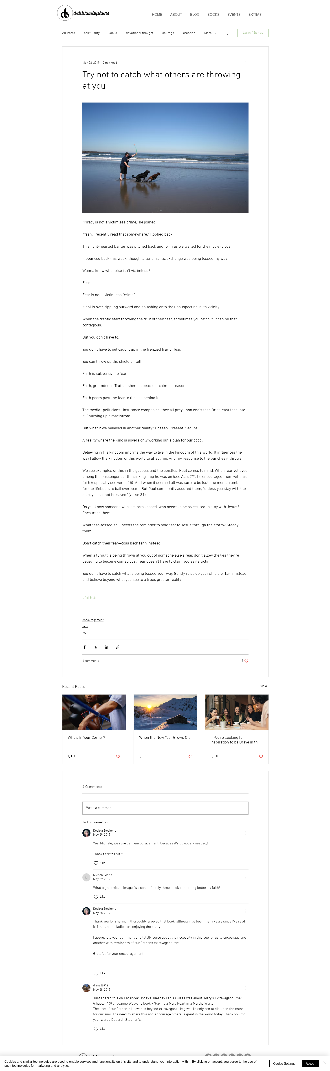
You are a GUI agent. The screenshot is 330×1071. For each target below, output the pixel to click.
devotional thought (139, 33)
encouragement (92, 620)
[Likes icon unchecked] (96, 863)
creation (189, 33)
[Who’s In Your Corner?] (94, 712)
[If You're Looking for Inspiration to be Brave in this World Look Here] (236, 712)
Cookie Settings (284, 1063)
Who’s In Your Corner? (86, 737)
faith (85, 626)
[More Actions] (246, 833)
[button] (226, 33)
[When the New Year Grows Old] (165, 712)
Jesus (113, 33)
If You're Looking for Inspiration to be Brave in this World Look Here (236, 740)
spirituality (92, 33)
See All (264, 686)
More (208, 33)
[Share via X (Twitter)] (95, 647)
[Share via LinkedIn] (106, 647)
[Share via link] (117, 647)
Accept (310, 1063)
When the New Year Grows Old (165, 737)
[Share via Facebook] (84, 647)
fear (85, 633)
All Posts (68, 33)
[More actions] (246, 63)
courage (168, 33)
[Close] (324, 1063)
